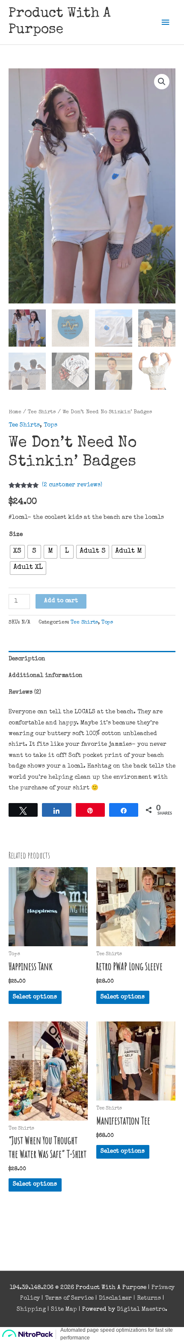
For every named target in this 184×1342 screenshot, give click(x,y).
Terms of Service (69, 1298)
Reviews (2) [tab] (25, 692)
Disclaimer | (118, 1298)
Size (16, 535)
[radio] (17, 551)
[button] (161, 81)
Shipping (31, 1310)
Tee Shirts (42, 412)
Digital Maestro (141, 1310)
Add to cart (61, 601)
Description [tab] (27, 659)
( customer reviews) (72, 485)
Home (15, 412)
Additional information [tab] (46, 676)
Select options (35, 997)
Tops (50, 425)
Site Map (64, 1310)
